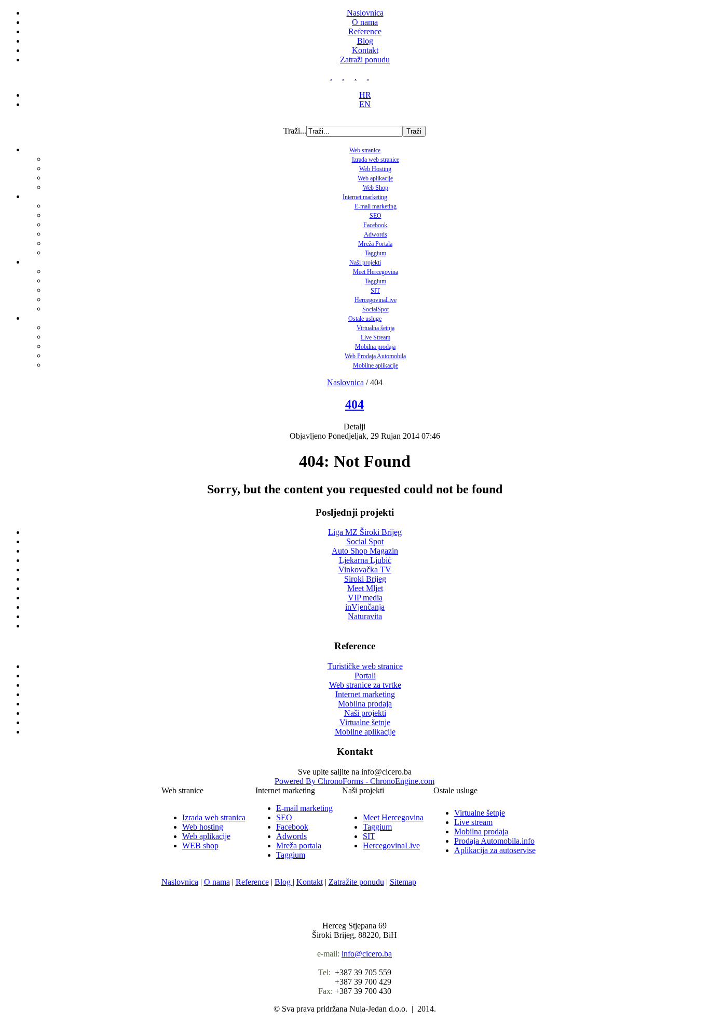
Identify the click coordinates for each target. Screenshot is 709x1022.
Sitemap (403, 881)
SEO (375, 215)
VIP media (365, 597)
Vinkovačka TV (364, 569)
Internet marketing (365, 197)
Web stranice (364, 150)
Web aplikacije (375, 178)
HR (365, 94)
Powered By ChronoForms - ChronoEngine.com (354, 781)
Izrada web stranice (375, 159)
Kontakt (365, 50)
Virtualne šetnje (479, 812)
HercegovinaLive (375, 300)
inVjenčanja (365, 606)
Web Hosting (375, 169)
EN (365, 104)
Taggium (375, 253)
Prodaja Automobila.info (494, 840)
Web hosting (202, 826)
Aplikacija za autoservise (495, 850)
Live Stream (375, 337)
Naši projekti (365, 262)
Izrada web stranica (214, 817)
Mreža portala (298, 845)
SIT (375, 290)
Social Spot (365, 541)
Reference (364, 31)
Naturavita (365, 616)
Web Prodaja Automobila (375, 356)
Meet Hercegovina (375, 272)
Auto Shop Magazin (365, 550)
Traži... (294, 130)
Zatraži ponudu (365, 59)
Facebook (375, 225)
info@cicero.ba (367, 953)
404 (354, 404)
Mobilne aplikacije (375, 365)
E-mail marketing (375, 206)
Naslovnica (365, 12)
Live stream (473, 822)
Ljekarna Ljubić (365, 560)
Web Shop (375, 187)
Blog (365, 40)
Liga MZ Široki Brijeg (365, 532)
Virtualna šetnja (375, 328)
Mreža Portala (375, 243)
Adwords (375, 234)
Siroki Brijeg (365, 578)
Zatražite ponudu (356, 881)
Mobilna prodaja (375, 346)
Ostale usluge (364, 318)
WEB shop (200, 845)
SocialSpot (375, 309)
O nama (365, 22)
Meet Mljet (365, 588)
